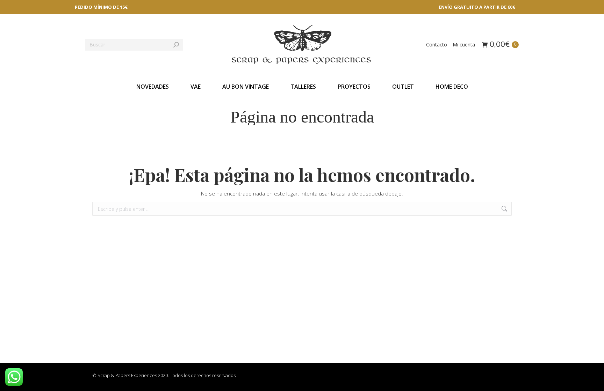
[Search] (176, 45)
